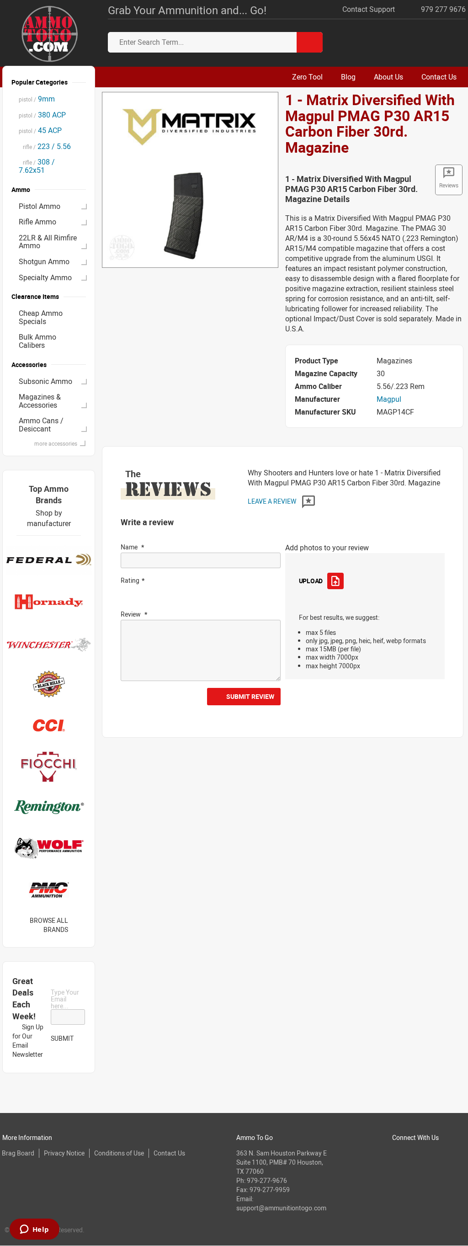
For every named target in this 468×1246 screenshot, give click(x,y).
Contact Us (169, 1153)
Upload (311, 580)
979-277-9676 (267, 1180)
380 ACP (42, 115)
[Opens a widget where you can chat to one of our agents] (34, 1230)
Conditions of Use (119, 1153)
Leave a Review (273, 501)
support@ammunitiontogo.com (281, 1207)
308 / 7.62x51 (37, 166)
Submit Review (250, 696)
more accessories (55, 443)
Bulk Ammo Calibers (37, 341)
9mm (37, 99)
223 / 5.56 (45, 146)
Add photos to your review (327, 548)
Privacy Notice (64, 1153)
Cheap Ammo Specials (41, 317)
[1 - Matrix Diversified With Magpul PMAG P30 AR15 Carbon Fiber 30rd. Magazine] (190, 179)
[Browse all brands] (80, 925)
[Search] (310, 42)
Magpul (389, 399)
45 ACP (40, 130)
